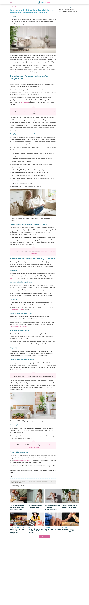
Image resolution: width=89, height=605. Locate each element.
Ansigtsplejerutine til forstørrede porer (34, 506)
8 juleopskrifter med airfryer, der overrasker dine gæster (18, 531)
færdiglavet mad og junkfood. (18, 326)
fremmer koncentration (16, 309)
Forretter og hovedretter (17, 527)
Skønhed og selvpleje (33, 504)
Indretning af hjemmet (15, 6)
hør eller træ (17, 369)
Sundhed (64, 527)
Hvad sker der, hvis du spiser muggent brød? (69, 530)
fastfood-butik (25, 102)
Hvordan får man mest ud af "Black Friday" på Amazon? (35, 531)
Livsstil (29, 527)
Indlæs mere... (44, 536)
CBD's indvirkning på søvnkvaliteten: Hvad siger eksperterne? (17, 507)
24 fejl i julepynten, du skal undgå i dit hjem (69, 506)
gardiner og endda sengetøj (22, 460)
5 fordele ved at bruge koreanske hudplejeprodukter (52, 507)
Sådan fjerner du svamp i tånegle (53, 530)
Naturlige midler (14, 504)
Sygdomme (47, 527)
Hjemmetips (65, 504)
